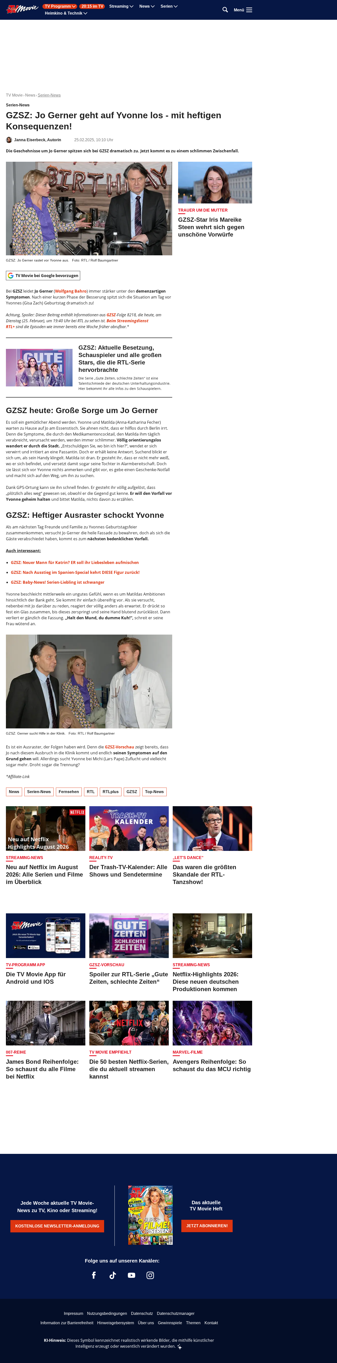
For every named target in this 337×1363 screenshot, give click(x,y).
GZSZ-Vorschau (119, 747)
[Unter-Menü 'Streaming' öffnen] (131, 6)
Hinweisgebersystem (115, 1323)
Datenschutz (142, 1313)
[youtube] (131, 1275)
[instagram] (150, 1275)
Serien (167, 6)
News (144, 6)
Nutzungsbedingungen (107, 1313)
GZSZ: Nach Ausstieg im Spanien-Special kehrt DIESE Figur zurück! (75, 572)
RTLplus (111, 792)
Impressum (73, 1313)
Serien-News (49, 95)
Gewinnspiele (170, 1323)
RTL (91, 792)
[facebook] (94, 1275)
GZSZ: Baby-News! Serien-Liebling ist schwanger (57, 582)
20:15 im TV (92, 6)
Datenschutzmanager (175, 1313)
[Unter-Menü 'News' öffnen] (153, 6)
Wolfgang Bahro (71, 291)
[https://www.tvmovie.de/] (22, 9)
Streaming (119, 6)
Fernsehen (69, 792)
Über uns (146, 1323)
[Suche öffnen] (225, 10)
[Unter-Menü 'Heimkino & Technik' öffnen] (85, 13)
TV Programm (58, 6)
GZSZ (111, 315)
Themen (193, 1323)
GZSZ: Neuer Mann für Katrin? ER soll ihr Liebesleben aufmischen (75, 562)
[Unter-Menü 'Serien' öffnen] (176, 6)
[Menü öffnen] (249, 10)
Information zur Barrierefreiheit (66, 1323)
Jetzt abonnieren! (207, 1226)
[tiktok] (112, 1275)
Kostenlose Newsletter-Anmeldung (57, 1226)
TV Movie (14, 95)
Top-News (154, 792)
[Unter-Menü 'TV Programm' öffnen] (74, 6)
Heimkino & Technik (63, 13)
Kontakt (211, 1323)
